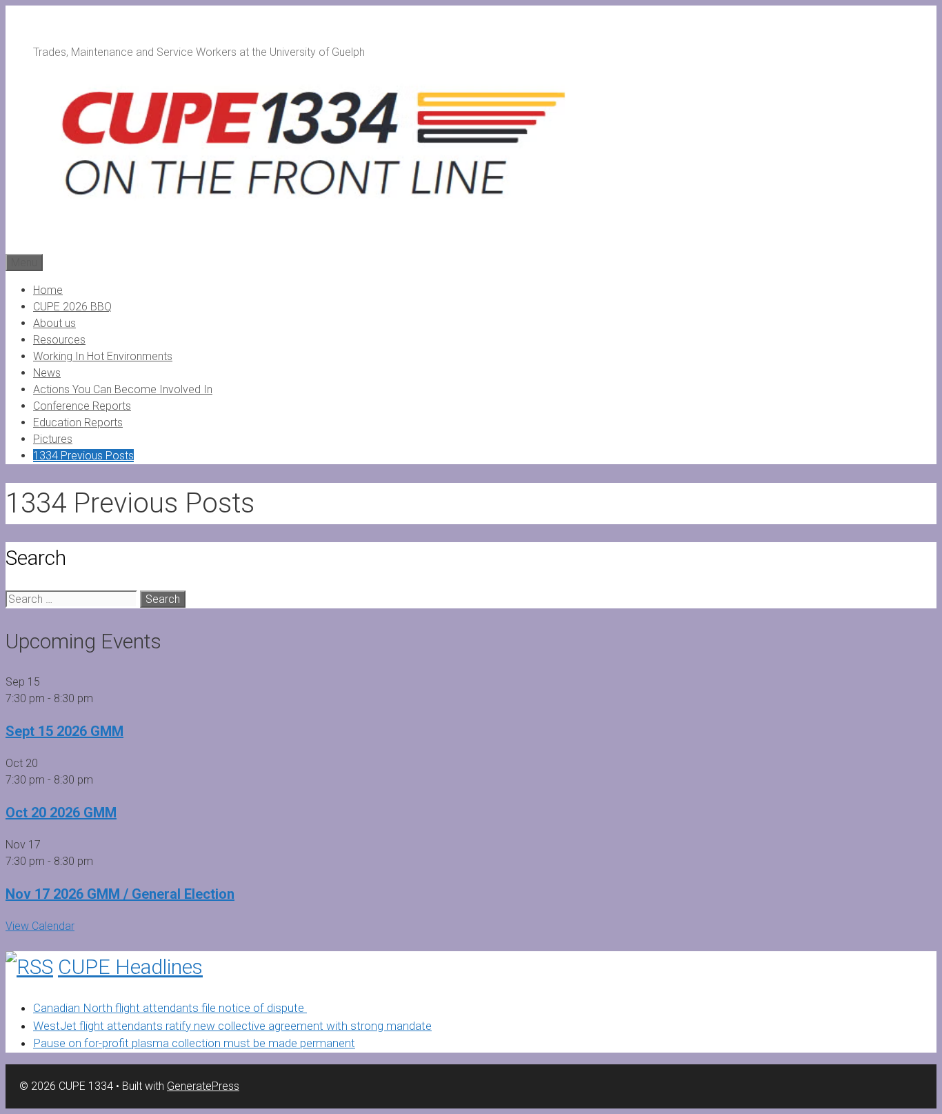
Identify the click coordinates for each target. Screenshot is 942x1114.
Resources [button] (59, 339)
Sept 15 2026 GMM (64, 731)
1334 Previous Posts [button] (83, 455)
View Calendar (40, 926)
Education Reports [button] (78, 422)
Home (48, 290)
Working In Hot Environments (102, 356)
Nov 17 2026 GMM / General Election (120, 894)
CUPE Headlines (130, 967)
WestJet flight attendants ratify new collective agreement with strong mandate (232, 1026)
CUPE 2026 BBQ (72, 306)
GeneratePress (203, 1086)
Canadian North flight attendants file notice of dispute (170, 1008)
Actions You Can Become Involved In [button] (122, 389)
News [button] (47, 372)
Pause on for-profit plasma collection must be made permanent (194, 1043)
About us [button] (54, 323)
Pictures (52, 439)
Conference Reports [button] (82, 405)
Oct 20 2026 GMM (61, 812)
